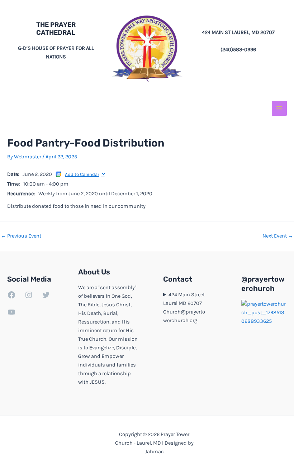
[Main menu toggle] (279, 108)
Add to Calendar (82, 174)
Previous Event (21, 236)
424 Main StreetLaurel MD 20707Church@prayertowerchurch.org (184, 308)
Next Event (277, 236)
